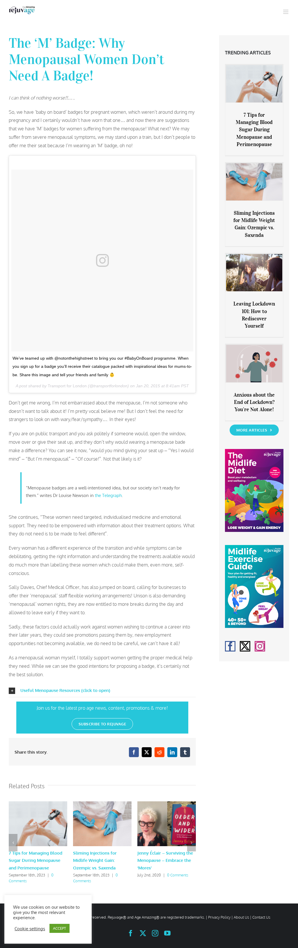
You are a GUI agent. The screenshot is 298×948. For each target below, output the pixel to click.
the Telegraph (108, 495)
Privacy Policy (219, 917)
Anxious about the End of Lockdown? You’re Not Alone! (254, 402)
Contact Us (261, 917)
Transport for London (67, 386)
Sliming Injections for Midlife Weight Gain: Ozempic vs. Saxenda (95, 860)
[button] (102, 690)
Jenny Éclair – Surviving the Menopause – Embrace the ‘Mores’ (165, 860)
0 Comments (177, 875)
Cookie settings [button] (30, 928)
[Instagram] (260, 646)
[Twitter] (245, 646)
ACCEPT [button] (59, 928)
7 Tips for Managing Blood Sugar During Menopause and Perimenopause (35, 860)
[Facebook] (230, 646)
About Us (241, 917)
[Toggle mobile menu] (286, 12)
